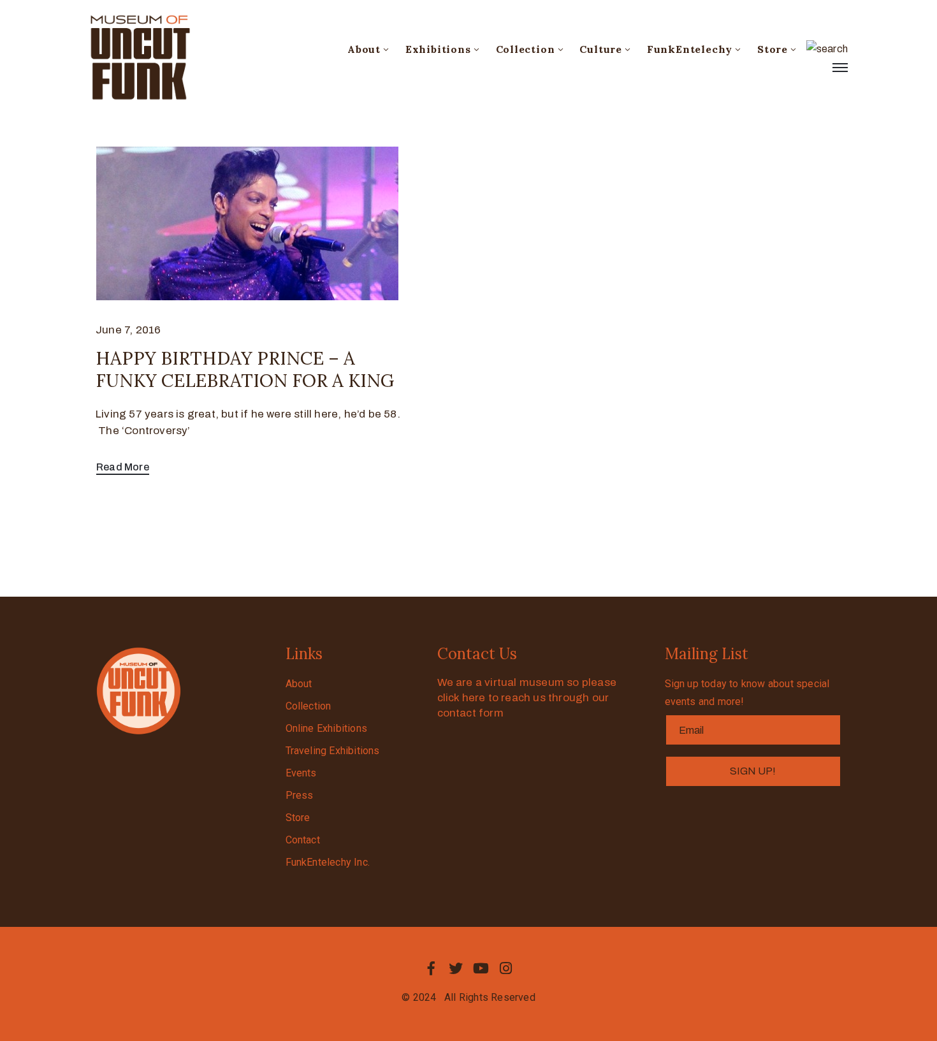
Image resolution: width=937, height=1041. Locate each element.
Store (772, 49)
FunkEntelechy (689, 49)
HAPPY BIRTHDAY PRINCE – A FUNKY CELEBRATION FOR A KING (245, 369)
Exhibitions (438, 49)
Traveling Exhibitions (333, 751)
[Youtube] (481, 968)
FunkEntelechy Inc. (328, 862)
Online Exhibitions (327, 728)
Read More (122, 467)
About (364, 49)
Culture (600, 49)
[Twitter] (455, 968)
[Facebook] (430, 968)
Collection (525, 49)
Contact (303, 840)
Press (300, 795)
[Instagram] (506, 968)
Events (301, 773)
